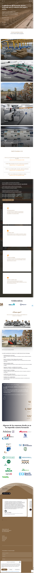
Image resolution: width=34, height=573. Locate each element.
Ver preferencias (17, 569)
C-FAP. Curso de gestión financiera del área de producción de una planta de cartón (17, 158)
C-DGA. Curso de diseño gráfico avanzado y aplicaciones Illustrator (17, 168)
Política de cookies (4, 571)
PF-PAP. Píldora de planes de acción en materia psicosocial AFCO (17, 163)
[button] (19, 562)
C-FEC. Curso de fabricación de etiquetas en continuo (17, 174)
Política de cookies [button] (4, 538)
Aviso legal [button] (3, 540)
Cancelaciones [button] (4, 539)
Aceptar (4, 569)
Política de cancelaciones (16, 571)
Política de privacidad (10, 571)
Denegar (11, 569)
